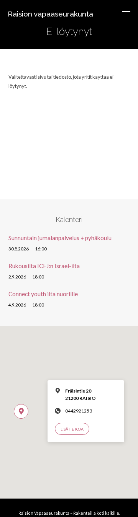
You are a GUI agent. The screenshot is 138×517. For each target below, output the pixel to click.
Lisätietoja (72, 429)
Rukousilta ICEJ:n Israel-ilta (44, 265)
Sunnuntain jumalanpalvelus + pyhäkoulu (60, 237)
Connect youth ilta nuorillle (43, 293)
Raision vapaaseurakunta (50, 14)
